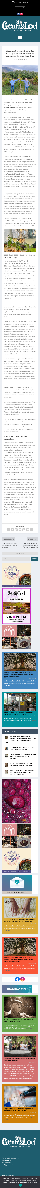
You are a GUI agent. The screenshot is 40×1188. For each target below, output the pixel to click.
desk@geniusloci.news (21, 2)
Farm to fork (24, 59)
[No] (37, 1182)
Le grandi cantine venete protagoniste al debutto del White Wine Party (18, 1110)
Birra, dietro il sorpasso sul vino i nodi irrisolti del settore (21, 748)
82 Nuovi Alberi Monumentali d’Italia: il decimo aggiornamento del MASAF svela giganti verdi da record (18, 674)
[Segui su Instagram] (21, 14)
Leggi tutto (7, 685)
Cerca (34, 559)
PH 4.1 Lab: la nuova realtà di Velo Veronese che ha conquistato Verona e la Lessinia (22, 772)
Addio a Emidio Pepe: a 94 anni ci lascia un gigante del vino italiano (21, 764)
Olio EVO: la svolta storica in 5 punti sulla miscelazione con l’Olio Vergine (18, 713)
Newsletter (19, 8)
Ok (20, 1185)
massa (6, 189)
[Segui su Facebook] (18, 14)
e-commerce (11, 107)
